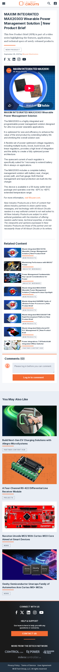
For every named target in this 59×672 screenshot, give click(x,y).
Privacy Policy (14, 665)
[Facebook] (16, 612)
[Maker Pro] (48, 652)
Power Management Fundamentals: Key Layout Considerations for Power (36, 276)
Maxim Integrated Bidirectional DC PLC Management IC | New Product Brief (36, 330)
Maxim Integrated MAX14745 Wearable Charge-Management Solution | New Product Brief (34, 251)
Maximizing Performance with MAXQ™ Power (37, 263)
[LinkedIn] (28, 612)
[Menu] (3, 3)
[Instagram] (35, 612)
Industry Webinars (32, 269)
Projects (8, 498)
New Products (29, 258)
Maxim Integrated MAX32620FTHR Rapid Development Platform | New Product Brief (36, 317)
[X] (22, 612)
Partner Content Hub (33, 348)
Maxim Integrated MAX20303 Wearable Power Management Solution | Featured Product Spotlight (37, 290)
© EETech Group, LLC (21, 669)
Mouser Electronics (30, 54)
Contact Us (29, 633)
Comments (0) (15, 358)
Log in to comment (33, 377)
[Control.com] (14, 652)
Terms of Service (28, 665)
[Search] (49, 3)
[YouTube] (41, 612)
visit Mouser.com (32, 197)
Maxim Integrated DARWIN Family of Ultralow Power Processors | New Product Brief (36, 303)
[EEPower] (33, 651)
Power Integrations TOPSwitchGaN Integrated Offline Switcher (36, 342)
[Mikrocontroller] (29, 657)
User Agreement (44, 665)
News (6, 545)
